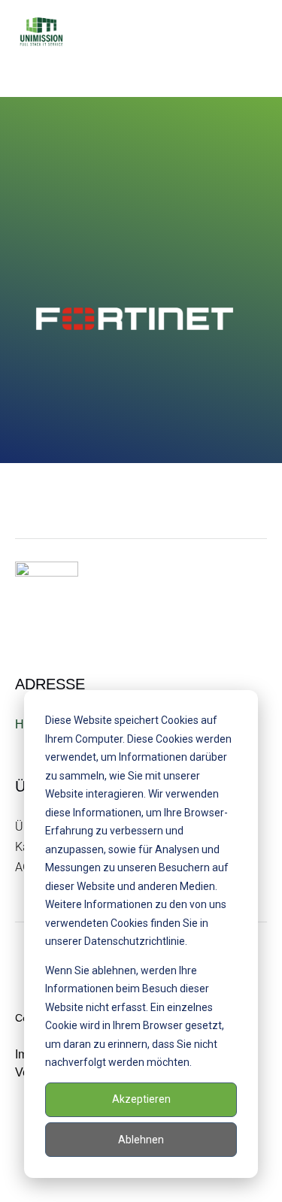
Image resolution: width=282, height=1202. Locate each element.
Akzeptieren (141, 1099)
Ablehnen (141, 1140)
